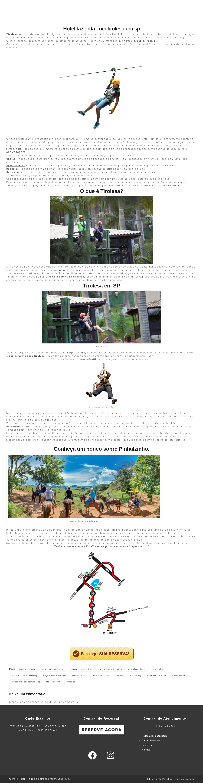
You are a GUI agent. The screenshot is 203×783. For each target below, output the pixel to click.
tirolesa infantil (178, 673)
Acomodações (86, 15)
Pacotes (121, 15)
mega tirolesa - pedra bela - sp (24, 673)
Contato (145, 15)
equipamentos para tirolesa (82, 666)
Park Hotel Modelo (117, 31)
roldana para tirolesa (102, 673)
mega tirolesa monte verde (54, 673)
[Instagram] (110, 752)
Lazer (68, 15)
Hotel (58, 15)
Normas (146, 746)
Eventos (106, 15)
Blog (133, 15)
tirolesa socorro (53, 679)
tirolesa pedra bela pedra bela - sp (26, 679)
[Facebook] (92, 752)
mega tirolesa (158, 666)
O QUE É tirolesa (79, 673)
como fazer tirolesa (27, 666)
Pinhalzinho (14, 527)
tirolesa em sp (135, 673)
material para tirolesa (137, 666)
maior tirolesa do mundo (111, 666)
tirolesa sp (70, 679)
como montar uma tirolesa (53, 666)
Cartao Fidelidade (151, 737)
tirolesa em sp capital (156, 673)
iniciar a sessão (29, 699)
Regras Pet (148, 742)
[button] (174, 16)
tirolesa (14, 264)
